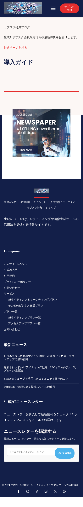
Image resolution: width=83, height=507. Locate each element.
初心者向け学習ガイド (50, 75)
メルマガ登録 (65, 453)
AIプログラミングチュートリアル (26, 70)
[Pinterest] (38, 237)
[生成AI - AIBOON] (26, 8)
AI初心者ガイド (63, 70)
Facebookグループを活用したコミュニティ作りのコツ (36, 378)
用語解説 (59, 85)
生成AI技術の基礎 (36, 85)
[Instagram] (27, 491)
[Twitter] (29, 237)
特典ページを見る (15, 47)
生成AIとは (11, 85)
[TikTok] (37, 491)
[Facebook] (20, 237)
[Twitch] (46, 491)
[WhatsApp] (46, 237)
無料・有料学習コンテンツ (56, 80)
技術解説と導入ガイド (18, 80)
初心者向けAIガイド (17, 75)
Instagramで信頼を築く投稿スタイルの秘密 (29, 386)
